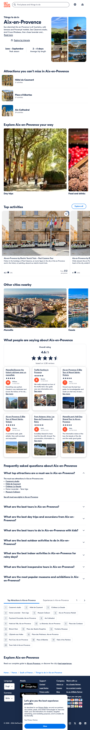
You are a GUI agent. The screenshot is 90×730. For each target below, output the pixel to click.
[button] (45, 80)
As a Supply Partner (73, 684)
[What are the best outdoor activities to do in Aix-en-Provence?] (83, 542)
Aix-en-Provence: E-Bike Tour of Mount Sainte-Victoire (72, 372)
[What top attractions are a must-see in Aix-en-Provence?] (83, 473)
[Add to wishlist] (66, 214)
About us (59, 684)
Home (6, 673)
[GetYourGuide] (7, 4)
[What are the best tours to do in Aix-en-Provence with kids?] (83, 530)
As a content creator (73, 688)
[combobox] (40, 4)
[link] (45, 80)
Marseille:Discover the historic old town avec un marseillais (16, 372)
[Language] (75, 4)
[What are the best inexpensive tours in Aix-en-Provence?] (83, 566)
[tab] (21, 600)
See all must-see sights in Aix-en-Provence (21, 497)
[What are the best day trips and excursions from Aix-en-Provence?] (83, 518)
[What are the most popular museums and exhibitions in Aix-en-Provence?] (83, 578)
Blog (58, 692)
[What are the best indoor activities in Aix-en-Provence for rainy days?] (83, 555)
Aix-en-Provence (33, 663)
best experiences (65, 663)
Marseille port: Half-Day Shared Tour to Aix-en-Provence (72, 419)
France (14, 673)
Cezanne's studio (12, 481)
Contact (42, 684)
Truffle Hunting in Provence (41, 371)
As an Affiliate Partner (74, 692)
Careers (59, 688)
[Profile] (82, 4)
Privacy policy (44, 692)
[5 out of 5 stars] (16, 378)
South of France (26, 673)
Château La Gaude (13, 486)
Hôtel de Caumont (13, 484)
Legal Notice (43, 688)
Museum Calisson (13, 492)
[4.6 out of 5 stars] (45, 358)
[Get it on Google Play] (29, 686)
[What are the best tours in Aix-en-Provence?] (83, 506)
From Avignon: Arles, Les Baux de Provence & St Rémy (44, 419)
